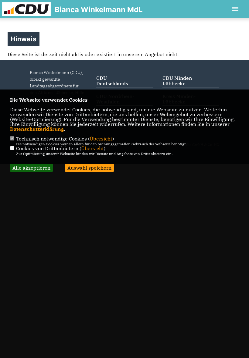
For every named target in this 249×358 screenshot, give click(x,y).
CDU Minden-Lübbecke (178, 80)
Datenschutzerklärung (37, 129)
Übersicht (101, 139)
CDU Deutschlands (112, 80)
